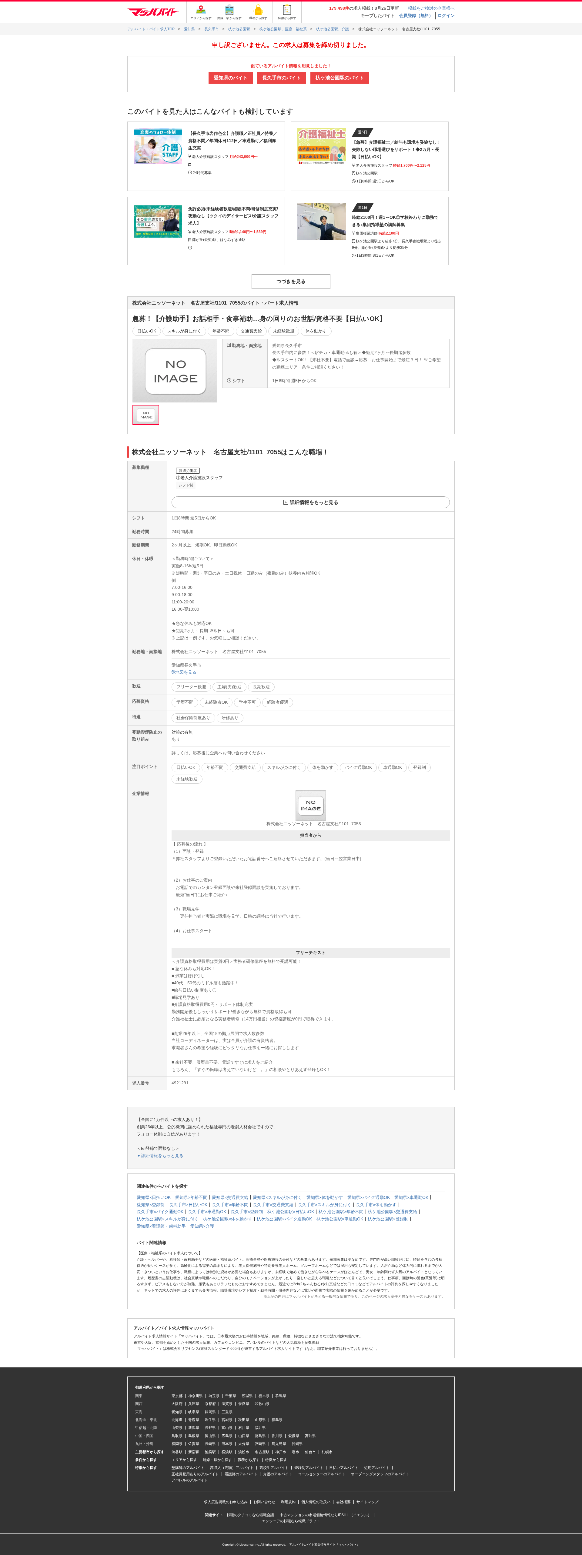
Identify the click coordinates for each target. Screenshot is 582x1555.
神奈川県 (195, 1396)
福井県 (260, 1428)
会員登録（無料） (416, 15)
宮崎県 (260, 1444)
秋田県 (243, 1420)
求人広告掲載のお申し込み (226, 1502)
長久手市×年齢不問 (230, 1204)
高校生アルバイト (274, 1468)
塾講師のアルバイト (188, 1468)
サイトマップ (367, 1502)
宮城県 (227, 1420)
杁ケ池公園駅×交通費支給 (392, 1211)
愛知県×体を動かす (324, 1197)
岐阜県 (193, 1412)
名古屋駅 (262, 1452)
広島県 (227, 1436)
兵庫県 (193, 1404)
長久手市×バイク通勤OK (160, 1211)
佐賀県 (193, 1444)
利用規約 (288, 1502)
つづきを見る (291, 281)
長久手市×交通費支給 (273, 1204)
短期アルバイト (377, 1468)
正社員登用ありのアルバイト (195, 1474)
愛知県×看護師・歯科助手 (161, 1226)
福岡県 (177, 1444)
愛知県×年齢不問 (191, 1197)
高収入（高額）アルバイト (232, 1468)
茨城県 (247, 1396)
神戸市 (280, 1452)
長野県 (210, 1428)
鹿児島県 (279, 1444)
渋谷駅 (177, 1452)
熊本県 (227, 1444)
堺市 (295, 1452)
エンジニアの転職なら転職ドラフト (291, 1521)
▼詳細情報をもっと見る (160, 1155)
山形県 (260, 1420)
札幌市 (327, 1452)
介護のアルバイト (277, 1474)
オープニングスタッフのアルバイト (380, 1474)
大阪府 (177, 1404)
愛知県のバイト (231, 77)
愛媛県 (293, 1436)
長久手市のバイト (281, 77)
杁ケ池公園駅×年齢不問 (341, 1211)
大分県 (243, 1444)
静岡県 (210, 1412)
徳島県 (260, 1436)
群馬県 (280, 1396)
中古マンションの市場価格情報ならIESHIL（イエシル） (325, 1515)
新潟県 (193, 1428)
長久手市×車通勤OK (207, 1211)
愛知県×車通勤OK (411, 1197)
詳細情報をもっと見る (314, 502)
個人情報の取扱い (315, 1502)
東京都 (177, 1396)
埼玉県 (214, 1396)
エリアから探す (184, 1460)
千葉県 (230, 1396)
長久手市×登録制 (247, 1211)
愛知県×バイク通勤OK (368, 1197)
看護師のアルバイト (241, 1474)
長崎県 (210, 1444)
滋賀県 (227, 1404)
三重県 (227, 1412)
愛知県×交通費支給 (230, 1197)
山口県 (243, 1436)
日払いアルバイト (343, 1468)
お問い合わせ (264, 1502)
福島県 (277, 1420)
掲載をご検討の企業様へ (431, 8)
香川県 (277, 1436)
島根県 (193, 1436)
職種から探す (248, 1460)
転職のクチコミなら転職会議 (250, 1515)
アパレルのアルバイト (190, 1480)
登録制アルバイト (308, 1468)
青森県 (193, 1420)
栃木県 (264, 1396)
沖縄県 (297, 1444)
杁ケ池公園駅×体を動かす (227, 1218)
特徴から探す (276, 1460)
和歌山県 (262, 1404)
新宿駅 (193, 1452)
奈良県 (243, 1404)
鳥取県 (177, 1436)
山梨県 (177, 1428)
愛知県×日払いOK (154, 1197)
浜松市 (243, 1452)
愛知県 (177, 1412)
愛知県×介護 (202, 1226)
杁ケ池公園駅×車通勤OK (339, 1218)
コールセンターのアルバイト (321, 1474)
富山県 (227, 1428)
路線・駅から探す (217, 1460)
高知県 (310, 1436)
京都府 (210, 1404)
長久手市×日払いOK (188, 1204)
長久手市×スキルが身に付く (324, 1204)
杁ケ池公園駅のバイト (340, 77)
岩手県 (210, 1420)
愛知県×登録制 (151, 1204)
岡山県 (210, 1436)
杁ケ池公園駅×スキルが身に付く (168, 1218)
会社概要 (343, 1502)
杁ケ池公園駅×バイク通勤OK (284, 1218)
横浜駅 (227, 1452)
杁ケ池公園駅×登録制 (388, 1218)
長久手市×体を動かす (376, 1204)
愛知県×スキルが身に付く (277, 1197)
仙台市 (310, 1452)
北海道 (177, 1420)
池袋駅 (210, 1452)
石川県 (243, 1428)
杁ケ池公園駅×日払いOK (290, 1211)
